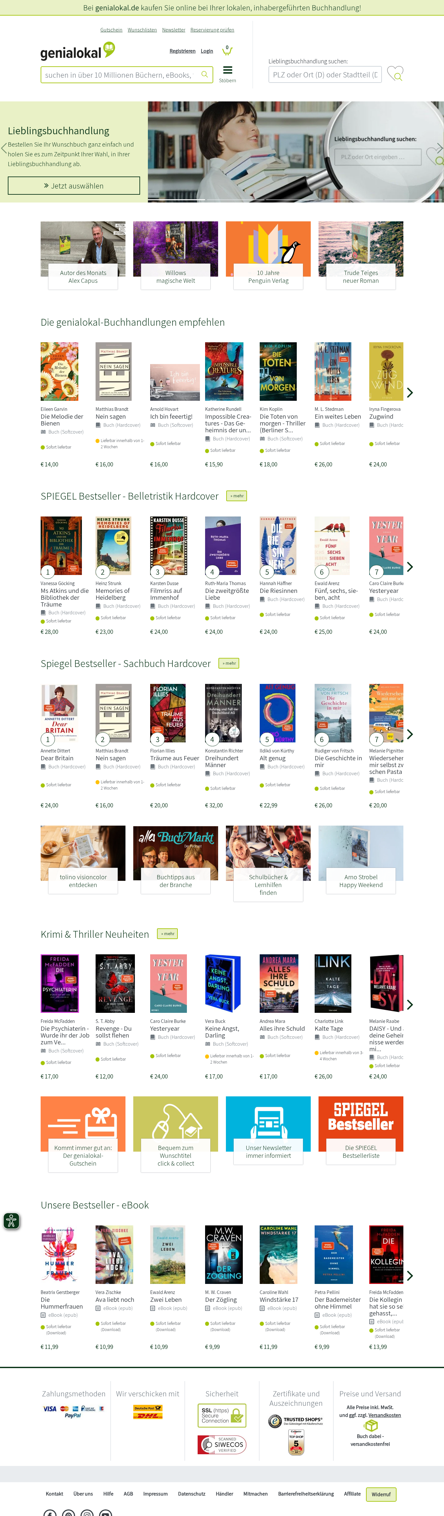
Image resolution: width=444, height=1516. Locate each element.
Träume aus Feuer (174, 757)
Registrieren (183, 50)
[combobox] (119, 75)
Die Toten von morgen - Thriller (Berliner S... (283, 423)
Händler (224, 1493)
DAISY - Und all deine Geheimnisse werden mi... (389, 1038)
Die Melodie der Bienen (62, 419)
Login (207, 50)
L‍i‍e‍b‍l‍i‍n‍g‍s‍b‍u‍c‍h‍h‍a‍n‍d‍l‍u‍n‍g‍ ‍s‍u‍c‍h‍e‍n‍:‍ (308, 61)
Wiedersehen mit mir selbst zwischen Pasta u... (392, 764)
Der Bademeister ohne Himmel (338, 1303)
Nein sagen (111, 416)
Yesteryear (383, 590)
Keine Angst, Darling (222, 1031)
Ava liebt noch (115, 1299)
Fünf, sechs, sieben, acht (336, 594)
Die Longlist (33, 140)
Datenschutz (191, 1493)
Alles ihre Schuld (282, 1028)
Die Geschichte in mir (338, 761)
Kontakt (54, 1493)
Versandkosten (385, 1415)
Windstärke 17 (279, 1299)
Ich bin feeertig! (171, 416)
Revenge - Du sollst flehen (114, 1031)
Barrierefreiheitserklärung (306, 1493)
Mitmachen (255, 1493)
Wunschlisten (142, 29)
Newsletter (173, 29)
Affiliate (352, 1493)
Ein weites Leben (338, 416)
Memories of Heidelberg (113, 594)
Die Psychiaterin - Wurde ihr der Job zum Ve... (65, 1035)
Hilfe (108, 1493)
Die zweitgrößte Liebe (227, 594)
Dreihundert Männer (222, 761)
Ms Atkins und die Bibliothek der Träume (65, 597)
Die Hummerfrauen (62, 1303)
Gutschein (111, 29)
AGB (128, 1493)
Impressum (155, 1493)
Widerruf (381, 1494)
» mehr (236, 496)
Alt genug (272, 757)
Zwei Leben (166, 1299)
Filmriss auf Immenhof (166, 594)
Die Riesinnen (278, 590)
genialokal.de (117, 7)
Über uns (83, 1493)
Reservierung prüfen (212, 29)
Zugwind (381, 416)
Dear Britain (57, 757)
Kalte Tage (329, 1028)
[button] (227, 77)
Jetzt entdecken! (77, 185)
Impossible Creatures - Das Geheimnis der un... (228, 423)
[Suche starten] (205, 75)
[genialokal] (78, 50)
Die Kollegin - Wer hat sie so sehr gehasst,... (393, 1306)
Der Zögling (221, 1299)
